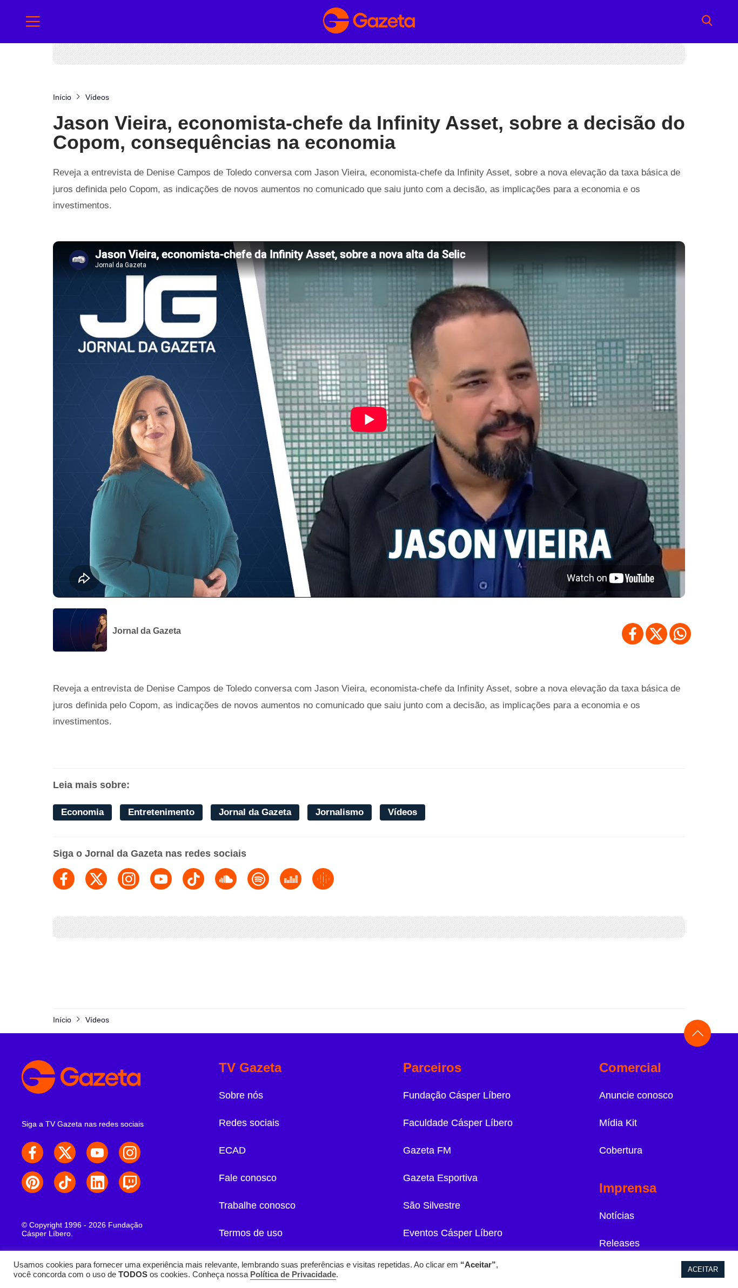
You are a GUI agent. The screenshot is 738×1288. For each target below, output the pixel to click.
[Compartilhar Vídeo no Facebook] (632, 634)
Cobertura (620, 1150)
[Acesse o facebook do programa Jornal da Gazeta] (64, 879)
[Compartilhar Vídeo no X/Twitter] (656, 634)
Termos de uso (251, 1233)
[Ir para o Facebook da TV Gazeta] (32, 1152)
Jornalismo (340, 812)
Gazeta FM (427, 1150)
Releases (619, 1243)
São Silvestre (431, 1205)
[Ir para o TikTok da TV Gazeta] (65, 1182)
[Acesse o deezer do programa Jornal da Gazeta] (290, 879)
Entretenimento (161, 812)
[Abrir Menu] (33, 21)
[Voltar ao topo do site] (697, 1033)
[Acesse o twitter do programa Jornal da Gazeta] (96, 879)
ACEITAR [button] (703, 1269)
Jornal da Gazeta (146, 630)
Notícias (616, 1215)
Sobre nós (241, 1095)
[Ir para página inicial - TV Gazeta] (369, 22)
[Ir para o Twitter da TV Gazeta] (65, 1152)
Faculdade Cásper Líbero (458, 1122)
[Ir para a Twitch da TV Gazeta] (129, 1182)
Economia (82, 812)
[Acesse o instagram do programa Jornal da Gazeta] (128, 879)
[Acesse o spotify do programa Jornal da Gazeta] (258, 879)
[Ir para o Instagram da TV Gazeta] (129, 1152)
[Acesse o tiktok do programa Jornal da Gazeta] (193, 879)
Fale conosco (248, 1177)
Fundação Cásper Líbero (457, 1095)
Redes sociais (249, 1122)
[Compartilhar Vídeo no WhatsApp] (680, 634)
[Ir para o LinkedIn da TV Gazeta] (97, 1182)
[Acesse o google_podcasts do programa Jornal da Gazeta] (323, 879)
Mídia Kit (618, 1122)
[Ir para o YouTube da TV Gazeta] (97, 1152)
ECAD (232, 1150)
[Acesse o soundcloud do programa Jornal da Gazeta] (226, 879)
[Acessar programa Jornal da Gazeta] (80, 631)
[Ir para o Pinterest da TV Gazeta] (32, 1182)
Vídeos (402, 812)
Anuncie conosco (636, 1095)
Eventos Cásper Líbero (452, 1233)
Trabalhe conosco (257, 1205)
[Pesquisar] (707, 21)
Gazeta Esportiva (440, 1177)
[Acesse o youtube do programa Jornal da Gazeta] (161, 879)
